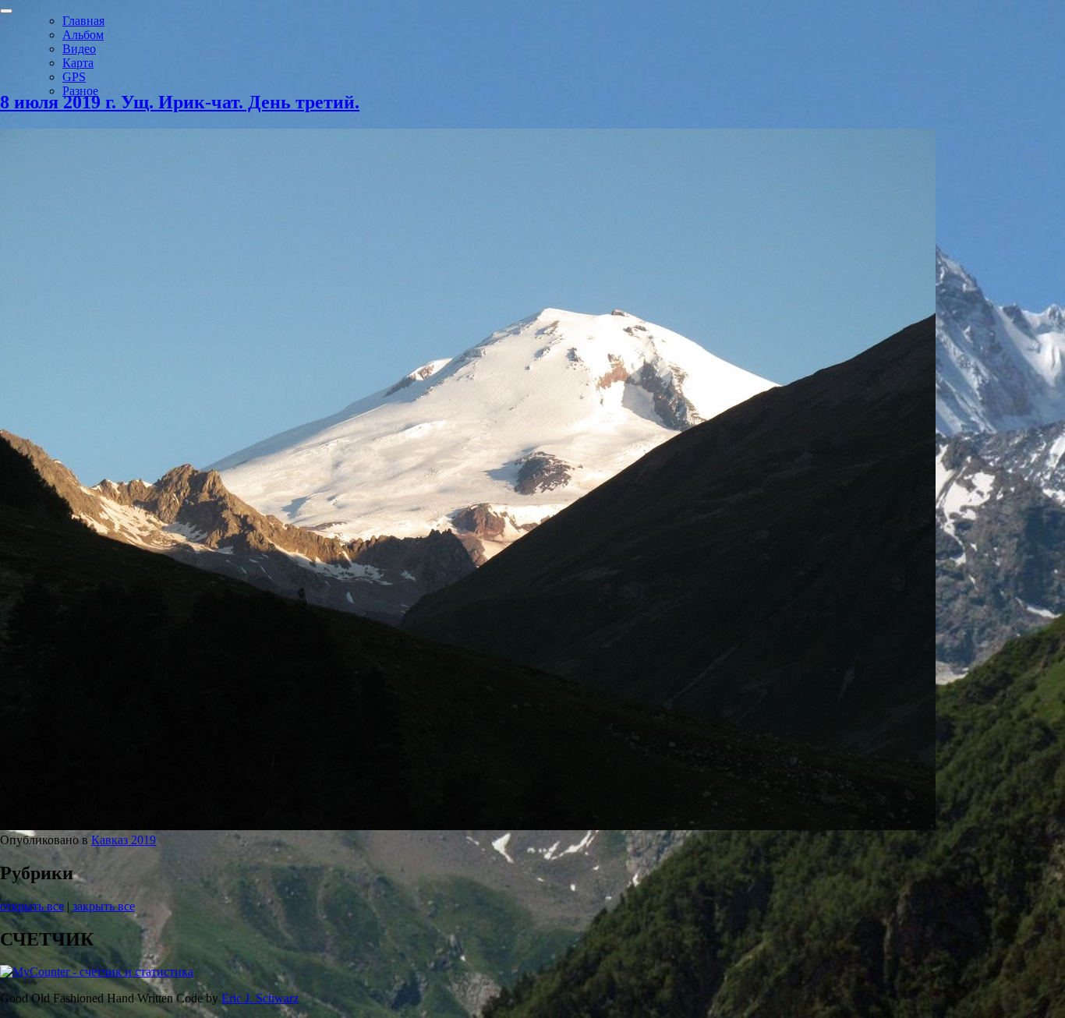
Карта (78, 62)
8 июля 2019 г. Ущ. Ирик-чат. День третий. (179, 102)
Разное (80, 90)
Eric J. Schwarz (260, 998)
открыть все (32, 906)
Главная (83, 20)
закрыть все (104, 906)
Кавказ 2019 (123, 840)
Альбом (83, 34)
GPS (74, 76)
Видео (79, 48)
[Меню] (6, 11)
